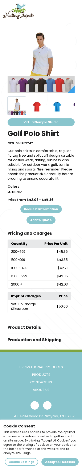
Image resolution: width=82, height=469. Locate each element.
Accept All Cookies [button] (60, 462)
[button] (41, 233)
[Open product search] (66, 11)
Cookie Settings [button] (21, 462)
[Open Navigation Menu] (74, 11)
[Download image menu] (69, 31)
